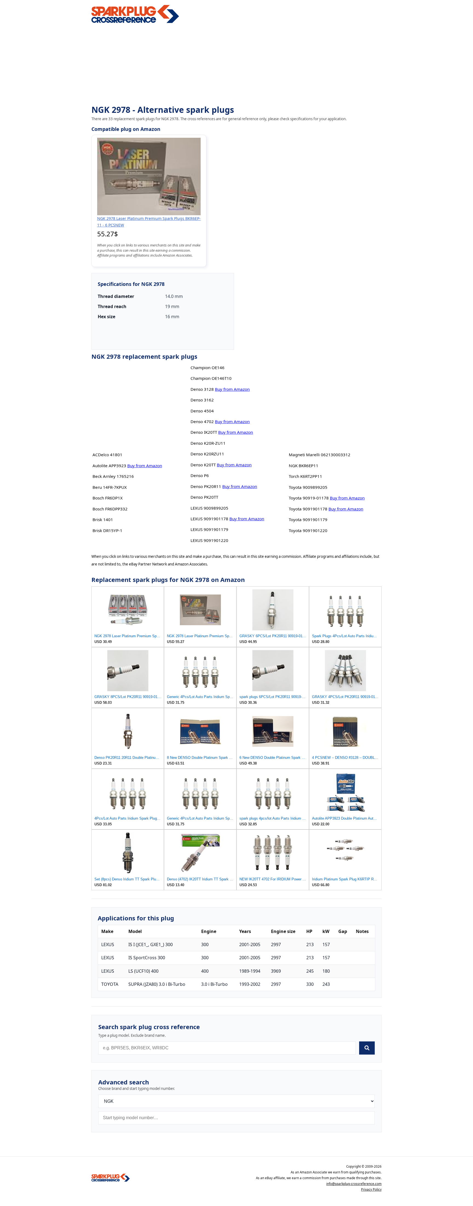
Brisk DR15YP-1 (107, 530)
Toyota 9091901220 (308, 530)
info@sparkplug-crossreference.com (354, 1184)
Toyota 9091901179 (308, 519)
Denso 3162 (202, 400)
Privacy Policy (371, 1189)
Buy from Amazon (144, 465)
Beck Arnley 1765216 (113, 476)
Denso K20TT (203, 464)
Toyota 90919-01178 (309, 498)
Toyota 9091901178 (308, 509)
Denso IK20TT (204, 432)
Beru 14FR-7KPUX (110, 487)
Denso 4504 (202, 411)
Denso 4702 (202, 421)
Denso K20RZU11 (207, 453)
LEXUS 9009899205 (209, 508)
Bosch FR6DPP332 (110, 509)
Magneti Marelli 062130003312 (319, 454)
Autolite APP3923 (109, 465)
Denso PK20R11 (206, 486)
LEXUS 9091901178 (209, 518)
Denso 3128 (202, 389)
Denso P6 (200, 475)
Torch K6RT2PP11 (305, 476)
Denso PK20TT (204, 497)
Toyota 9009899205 (308, 487)
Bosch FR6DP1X (108, 498)
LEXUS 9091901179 (209, 529)
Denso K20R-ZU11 (208, 443)
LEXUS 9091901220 (209, 540)
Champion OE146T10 (211, 378)
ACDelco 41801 (107, 454)
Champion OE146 (207, 367)
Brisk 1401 (103, 519)
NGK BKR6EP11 (303, 465)
